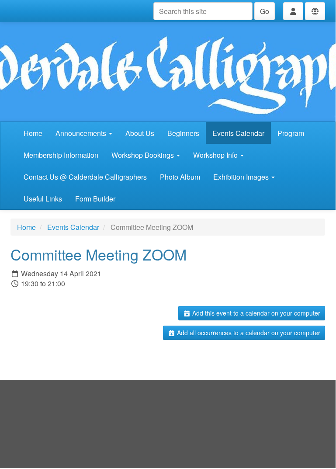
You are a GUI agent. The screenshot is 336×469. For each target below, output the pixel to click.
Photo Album (180, 177)
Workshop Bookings (143, 155)
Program (290, 133)
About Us (139, 133)
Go (264, 11)
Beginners (183, 133)
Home (33, 133)
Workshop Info (216, 155)
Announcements (81, 133)
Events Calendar (238, 133)
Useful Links (43, 199)
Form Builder (95, 199)
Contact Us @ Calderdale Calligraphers (85, 177)
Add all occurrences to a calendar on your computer (247, 332)
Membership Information (61, 155)
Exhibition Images (241, 177)
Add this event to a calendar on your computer (255, 313)
